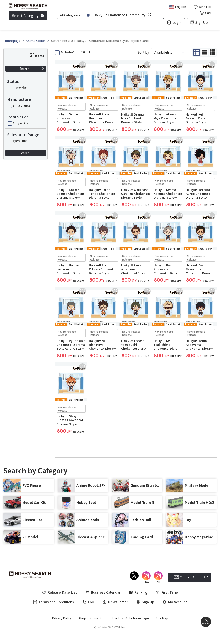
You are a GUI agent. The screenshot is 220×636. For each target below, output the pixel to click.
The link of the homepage (130, 618)
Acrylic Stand (22, 123)
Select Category (25, 15)
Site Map (162, 618)
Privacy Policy (62, 618)
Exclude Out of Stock (75, 52)
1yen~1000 (20, 141)
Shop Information (91, 618)
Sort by (143, 52)
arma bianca (22, 105)
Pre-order (20, 87)
